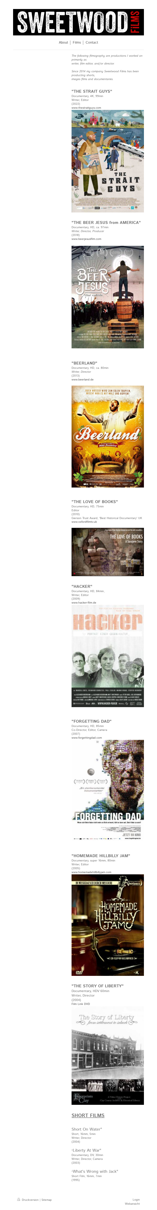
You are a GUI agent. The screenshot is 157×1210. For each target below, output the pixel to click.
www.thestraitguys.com (86, 108)
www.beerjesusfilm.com (86, 239)
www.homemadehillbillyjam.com (91, 872)
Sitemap (46, 1200)
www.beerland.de (83, 380)
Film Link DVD (81, 1004)
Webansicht (132, 1204)
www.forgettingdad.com (87, 738)
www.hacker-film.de (84, 603)
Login (136, 1200)
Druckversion (30, 1200)
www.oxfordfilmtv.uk (84, 522)
